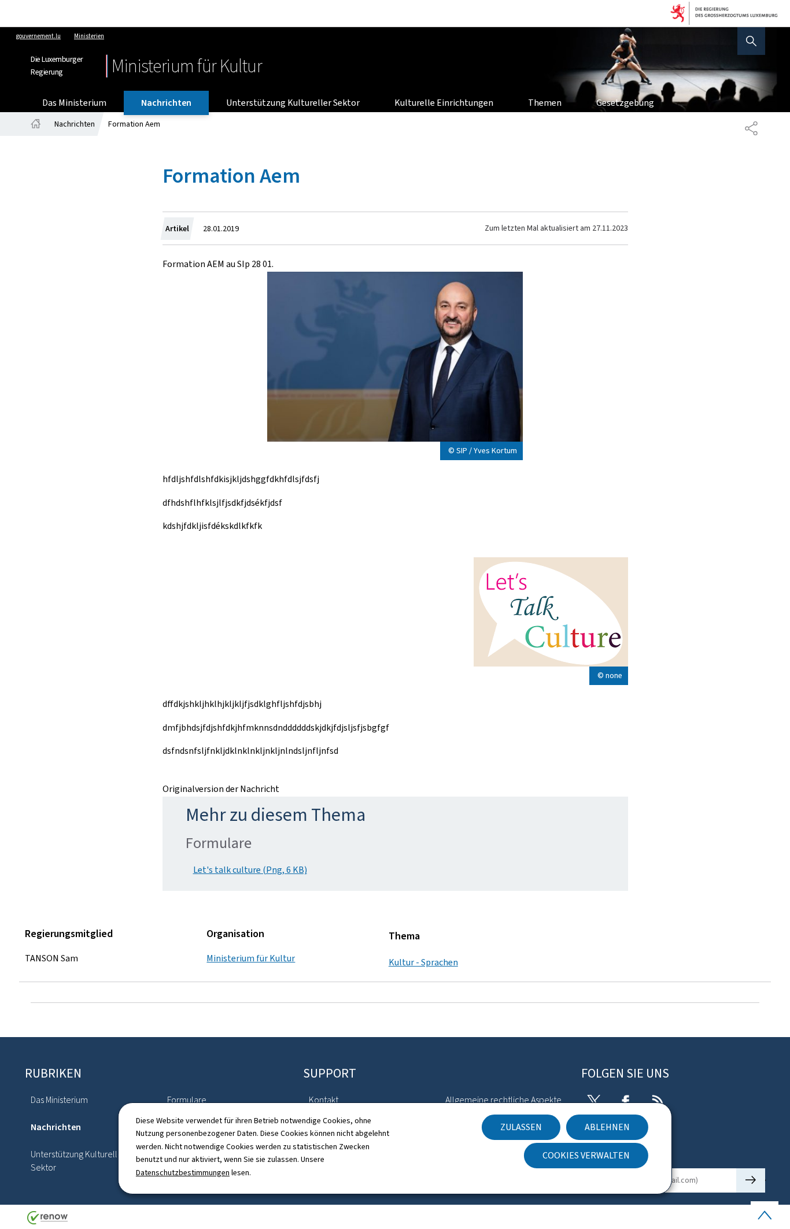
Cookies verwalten (586, 1155)
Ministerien (89, 36)
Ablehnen (607, 1127)
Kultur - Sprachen (423, 962)
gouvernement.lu (38, 36)
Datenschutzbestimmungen (183, 1172)
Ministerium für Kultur (250, 958)
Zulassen (521, 1127)
